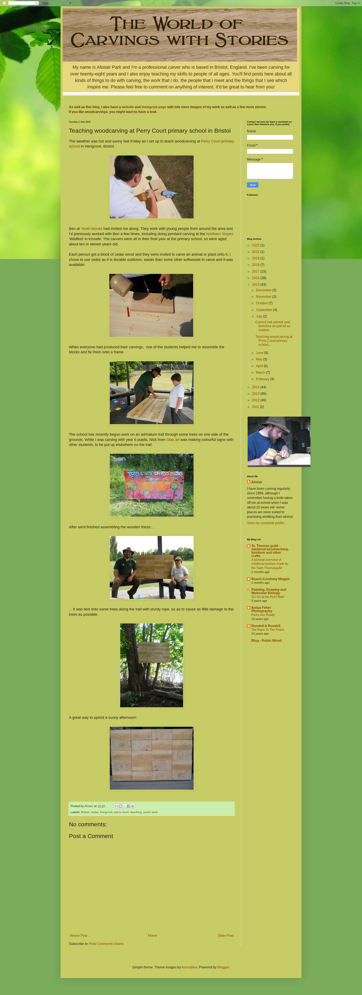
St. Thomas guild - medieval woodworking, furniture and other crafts (270, 551)
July (259, 316)
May (259, 359)
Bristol (85, 812)
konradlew (189, 967)
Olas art (173, 440)
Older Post (225, 935)
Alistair (256, 482)
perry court (121, 812)
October (262, 303)
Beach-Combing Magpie (270, 579)
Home (152, 935)
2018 (256, 265)
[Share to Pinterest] (133, 806)
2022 (256, 252)
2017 (256, 271)
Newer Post (78, 935)
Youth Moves (91, 229)
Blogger (223, 967)
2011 (256, 407)
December (264, 290)
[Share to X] (125, 806)
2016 (256, 278)
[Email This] (117, 806)
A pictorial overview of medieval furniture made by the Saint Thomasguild (269, 564)
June (260, 353)
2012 (256, 400)
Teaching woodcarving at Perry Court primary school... (273, 340)
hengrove (106, 812)
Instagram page (154, 107)
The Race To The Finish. (268, 629)
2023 (256, 245)
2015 (256, 284)
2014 (256, 387)
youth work (150, 812)
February (263, 379)
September (264, 310)
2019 (256, 258)
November (264, 296)
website (128, 107)
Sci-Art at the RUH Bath (267, 597)
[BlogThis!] (121, 806)
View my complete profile (265, 523)
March (261, 372)
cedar (94, 812)
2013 (256, 393)
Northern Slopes (219, 234)
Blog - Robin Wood (266, 640)
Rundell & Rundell (265, 626)
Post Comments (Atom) (106, 944)
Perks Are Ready (263, 615)
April (260, 366)
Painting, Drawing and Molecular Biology (268, 591)
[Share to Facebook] (129, 806)
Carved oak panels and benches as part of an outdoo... (272, 326)
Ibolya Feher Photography (261, 609)
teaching (136, 812)
